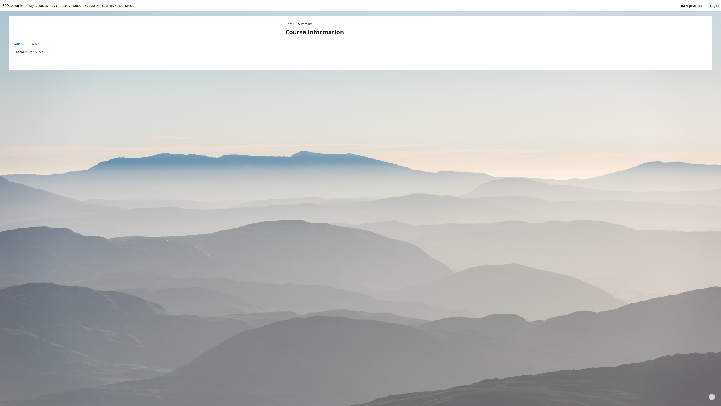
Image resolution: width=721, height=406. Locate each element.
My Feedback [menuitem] (38, 6)
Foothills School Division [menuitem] (119, 6)
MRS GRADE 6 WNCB (28, 44)
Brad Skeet (35, 52)
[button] (693, 5)
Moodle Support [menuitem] (85, 6)
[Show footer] (712, 397)
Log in (714, 6)
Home (289, 24)
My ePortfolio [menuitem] (60, 6)
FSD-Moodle (12, 5)
